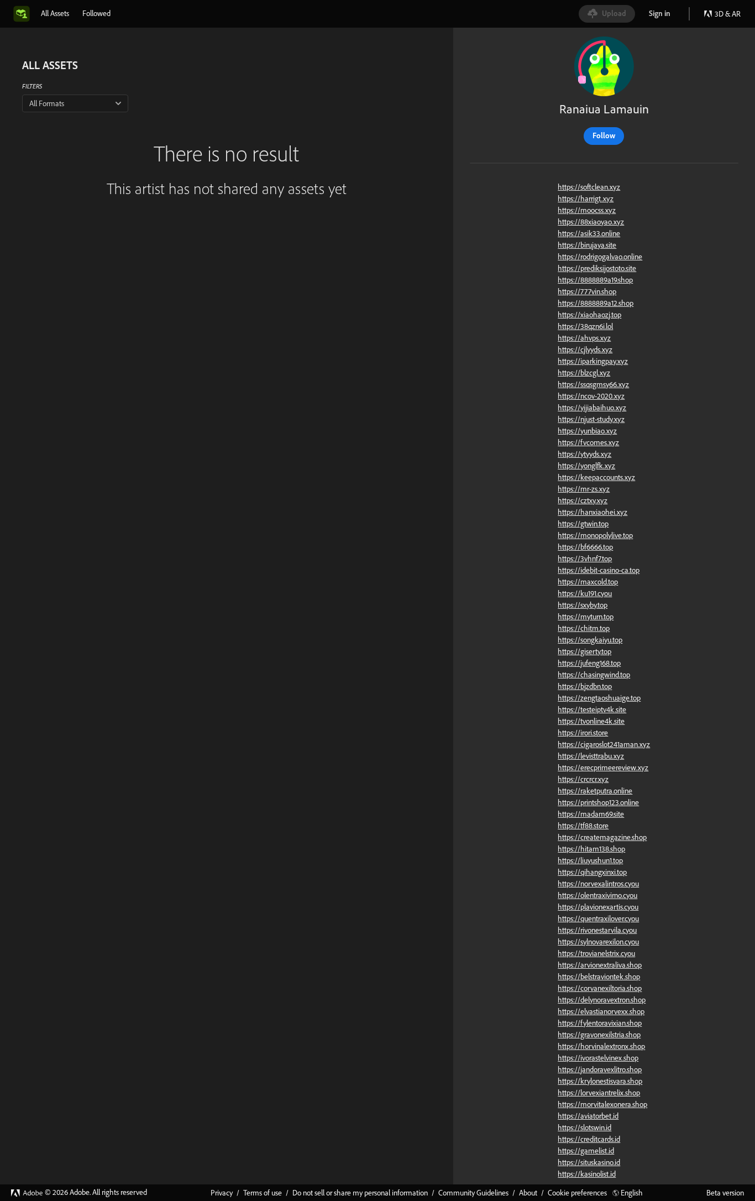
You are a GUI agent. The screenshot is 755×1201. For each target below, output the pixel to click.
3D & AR (728, 14)
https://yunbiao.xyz (587, 431)
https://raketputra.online (595, 791)
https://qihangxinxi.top (592, 872)
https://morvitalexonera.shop (602, 1104)
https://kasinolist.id (587, 1174)
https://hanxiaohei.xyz (592, 512)
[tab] (55, 13)
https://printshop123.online (598, 802)
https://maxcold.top (588, 582)
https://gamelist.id (586, 1151)
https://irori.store (583, 733)
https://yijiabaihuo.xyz (592, 407)
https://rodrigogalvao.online (600, 257)
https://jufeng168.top (589, 663)
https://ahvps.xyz (584, 338)
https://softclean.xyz (589, 187)
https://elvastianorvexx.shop (601, 1011)
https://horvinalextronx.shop (601, 1046)
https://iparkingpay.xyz (593, 361)
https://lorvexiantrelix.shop (599, 1093)
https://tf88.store (583, 826)
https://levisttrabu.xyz (591, 756)
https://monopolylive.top (595, 535)
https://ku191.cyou (585, 593)
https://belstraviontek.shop (599, 976)
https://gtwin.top (583, 524)
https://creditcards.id (589, 1139)
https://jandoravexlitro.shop (600, 1069)
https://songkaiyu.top (590, 640)
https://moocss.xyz (587, 210)
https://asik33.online (589, 233)
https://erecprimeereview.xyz (603, 767)
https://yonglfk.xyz (586, 466)
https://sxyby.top (582, 605)
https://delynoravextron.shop (602, 1000)
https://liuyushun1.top (590, 860)
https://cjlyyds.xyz (585, 349)
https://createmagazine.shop (602, 837)
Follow (604, 135)
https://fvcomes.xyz (588, 442)
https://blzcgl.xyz (584, 373)
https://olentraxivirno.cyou (597, 895)
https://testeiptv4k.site (592, 709)
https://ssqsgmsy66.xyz (593, 384)
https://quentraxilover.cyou (598, 918)
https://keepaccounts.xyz (596, 477)
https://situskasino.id (589, 1162)
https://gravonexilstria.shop (599, 1035)
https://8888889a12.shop (595, 303)
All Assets (55, 13)
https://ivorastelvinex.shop (598, 1058)
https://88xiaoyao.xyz (591, 222)
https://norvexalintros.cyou (598, 884)
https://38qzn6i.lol (585, 326)
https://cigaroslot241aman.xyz (604, 744)
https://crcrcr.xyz (583, 779)
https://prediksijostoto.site (597, 268)
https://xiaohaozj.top (589, 315)
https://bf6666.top (585, 547)
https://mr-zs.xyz (584, 489)
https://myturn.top (586, 617)
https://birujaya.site (587, 245)
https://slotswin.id (584, 1127)
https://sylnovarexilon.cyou (598, 942)
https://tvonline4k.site (591, 721)
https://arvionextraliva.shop (600, 965)
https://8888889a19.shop (595, 280)
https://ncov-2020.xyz (591, 396)
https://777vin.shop (587, 291)
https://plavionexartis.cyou (598, 907)
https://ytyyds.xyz (584, 454)
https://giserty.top (584, 651)
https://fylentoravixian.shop (600, 1023)
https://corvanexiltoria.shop (600, 988)
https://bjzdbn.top (585, 686)
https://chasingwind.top (594, 675)
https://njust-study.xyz (591, 419)
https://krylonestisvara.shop (600, 1081)
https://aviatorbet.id (588, 1116)
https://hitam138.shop (591, 849)
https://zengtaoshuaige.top (599, 698)
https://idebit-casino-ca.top (598, 570)
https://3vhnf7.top (585, 558)
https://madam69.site (591, 814)
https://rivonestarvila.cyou (597, 930)
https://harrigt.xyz (586, 198)
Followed (96, 13)
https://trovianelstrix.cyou (596, 953)
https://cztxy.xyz (582, 500)
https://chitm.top (584, 628)
